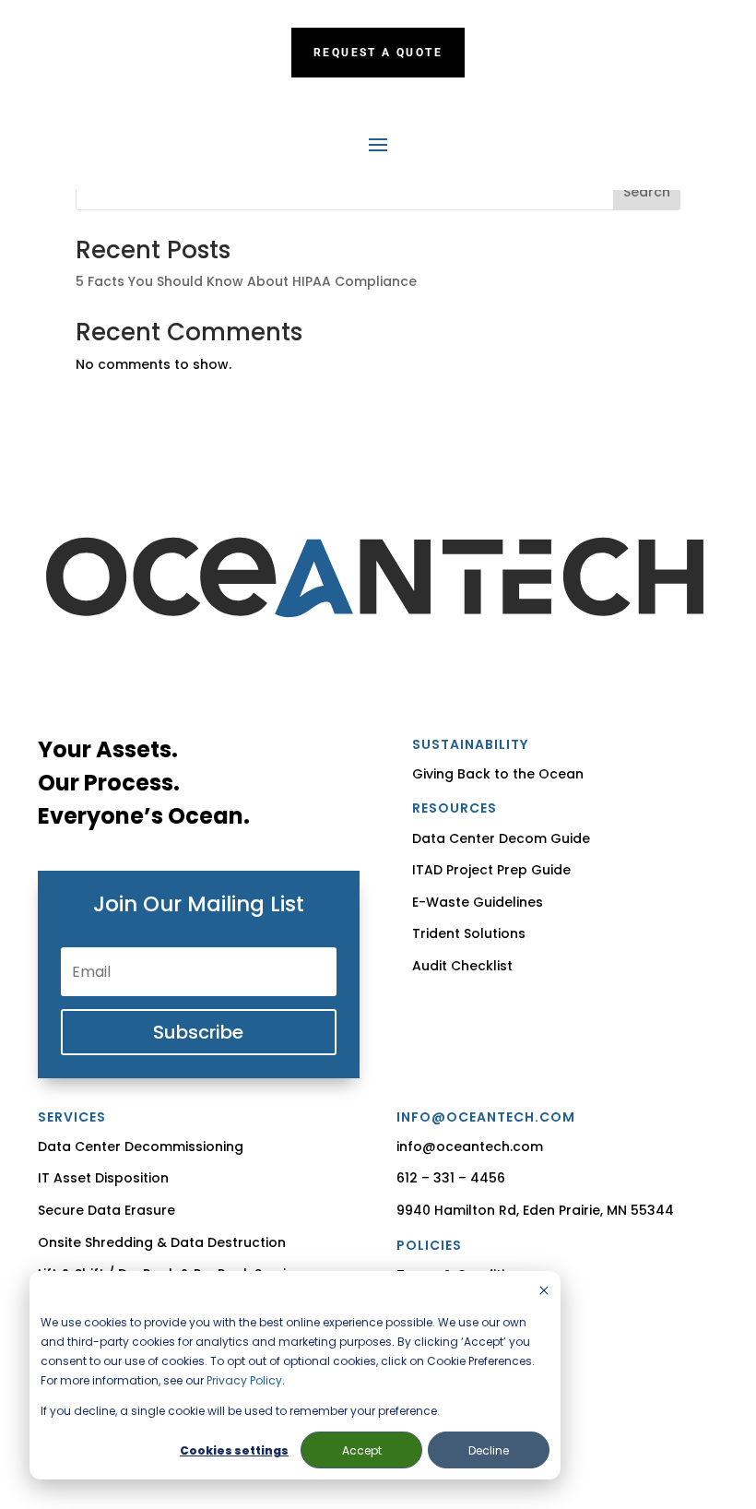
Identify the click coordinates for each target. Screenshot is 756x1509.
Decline (488, 1450)
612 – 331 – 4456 (450, 1178)
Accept (362, 1450)
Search (646, 192)
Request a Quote (378, 52)
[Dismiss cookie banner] (543, 1291)
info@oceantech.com (469, 1146)
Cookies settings (234, 1450)
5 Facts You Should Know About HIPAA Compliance (246, 281)
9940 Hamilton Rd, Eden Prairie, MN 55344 (535, 1210)
